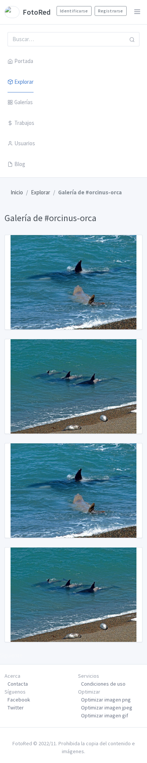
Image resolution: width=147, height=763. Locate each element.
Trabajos (24, 122)
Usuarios (24, 143)
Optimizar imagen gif (104, 715)
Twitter (16, 707)
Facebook (19, 699)
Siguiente (11, 655)
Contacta (18, 683)
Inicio (17, 192)
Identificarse (74, 11)
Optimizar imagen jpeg (106, 707)
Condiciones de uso (103, 683)
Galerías (23, 102)
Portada (23, 61)
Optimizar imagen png (106, 699)
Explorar (24, 81)
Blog (19, 164)
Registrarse (110, 11)
